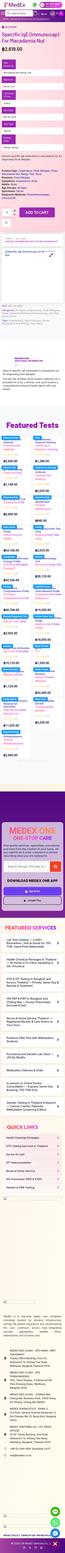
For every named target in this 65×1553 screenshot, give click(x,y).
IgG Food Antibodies (15, 651)
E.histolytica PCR (13, 502)
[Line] (55, 1511)
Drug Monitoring (11, 732)
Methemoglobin (13, 674)
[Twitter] (30, 1547)
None (5, 316)
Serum (12, 316)
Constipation (9, 557)
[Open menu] (3, 13)
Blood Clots (40, 699)
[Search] (55, 866)
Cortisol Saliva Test (44, 616)
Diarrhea (39, 557)
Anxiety (38, 527)
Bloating (7, 586)
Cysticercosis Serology (45, 467)
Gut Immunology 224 (48, 564)
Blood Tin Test (41, 646)
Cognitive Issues (42, 586)
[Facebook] (24, 1547)
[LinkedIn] (41, 1547)
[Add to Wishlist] (6, 223)
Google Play (34, 900)
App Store (34, 891)
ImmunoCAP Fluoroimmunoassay (28, 313)
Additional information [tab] (29, 361)
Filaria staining (12, 472)
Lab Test (54, 313)
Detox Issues (9, 527)
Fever (37, 438)
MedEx (6, 19)
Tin (37, 651)
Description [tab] (22, 358)
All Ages (21, 238)
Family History (41, 669)
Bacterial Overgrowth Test (15, 616)
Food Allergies (51, 310)
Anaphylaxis (34, 310)
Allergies (7, 646)
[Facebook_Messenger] (55, 1533)
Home (8, 238)
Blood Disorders (10, 669)
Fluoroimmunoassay (38, 194)
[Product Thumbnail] (51, 255)
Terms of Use (28, 1535)
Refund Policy (45, 1535)
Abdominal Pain (10, 438)
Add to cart (37, 212)
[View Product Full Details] (16, 440)
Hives (5, 313)
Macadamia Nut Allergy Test (18, 323)
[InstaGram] (35, 1547)
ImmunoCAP (9, 197)
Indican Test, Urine (14, 621)
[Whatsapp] (55, 1522)
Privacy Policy (11, 1535)
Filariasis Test (9, 467)
